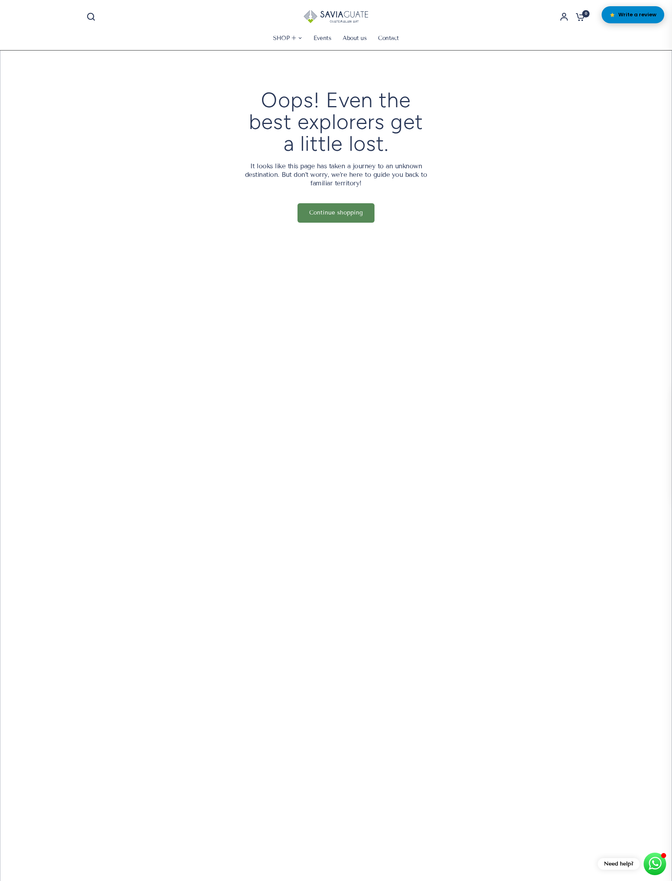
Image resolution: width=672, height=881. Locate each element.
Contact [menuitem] (388, 38)
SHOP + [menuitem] (284, 38)
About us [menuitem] (354, 38)
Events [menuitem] (322, 38)
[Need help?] (655, 864)
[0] (578, 17)
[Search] (93, 17)
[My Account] (564, 17)
